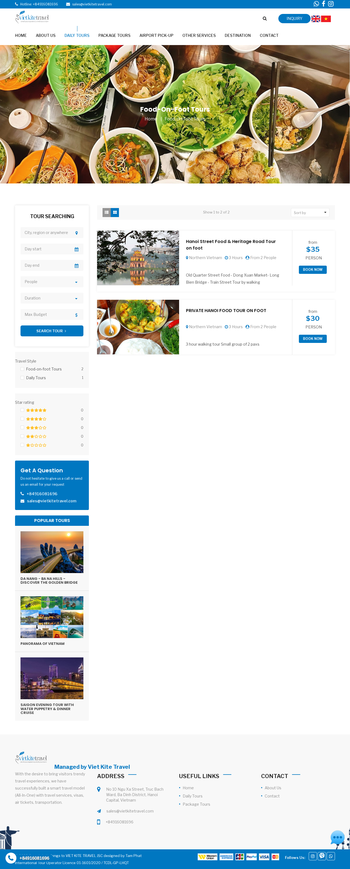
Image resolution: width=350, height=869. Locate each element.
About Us (273, 787)
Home (151, 118)
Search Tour (49, 331)
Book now (313, 270)
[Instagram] (313, 856)
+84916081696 (119, 822)
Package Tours (196, 804)
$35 (313, 249)
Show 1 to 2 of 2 (216, 212)
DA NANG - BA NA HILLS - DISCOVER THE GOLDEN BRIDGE (49, 580)
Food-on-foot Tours (185, 118)
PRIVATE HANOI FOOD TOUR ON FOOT (226, 310)
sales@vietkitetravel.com (130, 811)
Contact (272, 796)
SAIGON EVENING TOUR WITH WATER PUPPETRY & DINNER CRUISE (47, 708)
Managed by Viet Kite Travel (92, 767)
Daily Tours (193, 796)
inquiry (294, 18)
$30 (313, 318)
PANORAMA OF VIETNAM (43, 643)
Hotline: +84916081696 (39, 4)
